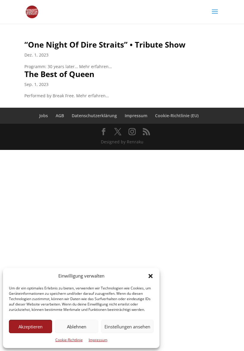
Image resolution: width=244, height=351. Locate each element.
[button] (151, 276)
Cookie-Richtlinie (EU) (176, 115)
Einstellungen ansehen (127, 327)
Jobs (43, 115)
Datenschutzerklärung (94, 115)
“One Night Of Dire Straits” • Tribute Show (104, 44)
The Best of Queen (59, 74)
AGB (60, 115)
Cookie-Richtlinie (69, 339)
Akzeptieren (30, 327)
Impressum (98, 339)
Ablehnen (76, 327)
